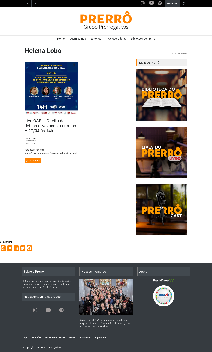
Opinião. (36, 337)
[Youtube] (48, 310)
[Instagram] (35, 310)
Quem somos (77, 38)
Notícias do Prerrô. (55, 337)
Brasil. (72, 337)
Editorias (95, 38)
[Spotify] (61, 310)
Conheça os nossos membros (94, 326)
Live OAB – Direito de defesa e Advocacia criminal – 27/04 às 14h (51, 125)
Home (61, 38)
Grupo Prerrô (30, 140)
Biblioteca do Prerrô (143, 38)
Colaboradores (117, 38)
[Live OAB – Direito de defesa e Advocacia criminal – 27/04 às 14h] (51, 88)
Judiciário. (85, 337)
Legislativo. (100, 337)
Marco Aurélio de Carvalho (45, 287)
